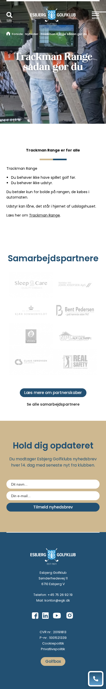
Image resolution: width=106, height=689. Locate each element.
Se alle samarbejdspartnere (53, 404)
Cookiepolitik (53, 643)
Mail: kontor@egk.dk (53, 600)
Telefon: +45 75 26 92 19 (53, 594)
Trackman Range (44, 215)
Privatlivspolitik (53, 649)
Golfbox (53, 661)
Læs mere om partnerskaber (53, 393)
